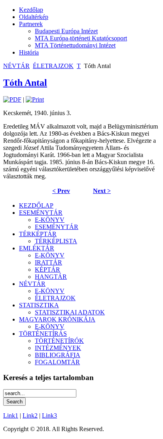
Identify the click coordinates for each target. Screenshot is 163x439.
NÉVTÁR (16, 65)
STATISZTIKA (39, 305)
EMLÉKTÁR (36, 248)
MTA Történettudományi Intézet (75, 45)
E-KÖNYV (49, 219)
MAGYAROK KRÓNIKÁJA (57, 319)
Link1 (10, 415)
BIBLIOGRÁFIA (57, 355)
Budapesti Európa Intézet (66, 31)
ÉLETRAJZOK (53, 65)
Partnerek (31, 24)
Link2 (30, 415)
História (29, 52)
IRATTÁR (48, 262)
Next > (102, 190)
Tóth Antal (25, 83)
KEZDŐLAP (36, 205)
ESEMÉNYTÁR (41, 212)
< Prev (61, 190)
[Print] (35, 99)
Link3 (49, 415)
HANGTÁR (51, 276)
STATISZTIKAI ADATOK (70, 312)
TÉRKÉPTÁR (38, 234)
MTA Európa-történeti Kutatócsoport (81, 38)
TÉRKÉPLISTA (56, 241)
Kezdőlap (31, 9)
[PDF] (12, 99)
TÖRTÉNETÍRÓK (59, 340)
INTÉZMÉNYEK (58, 347)
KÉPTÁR (47, 269)
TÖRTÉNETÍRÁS (43, 333)
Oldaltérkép (33, 16)
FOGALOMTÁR (57, 362)
